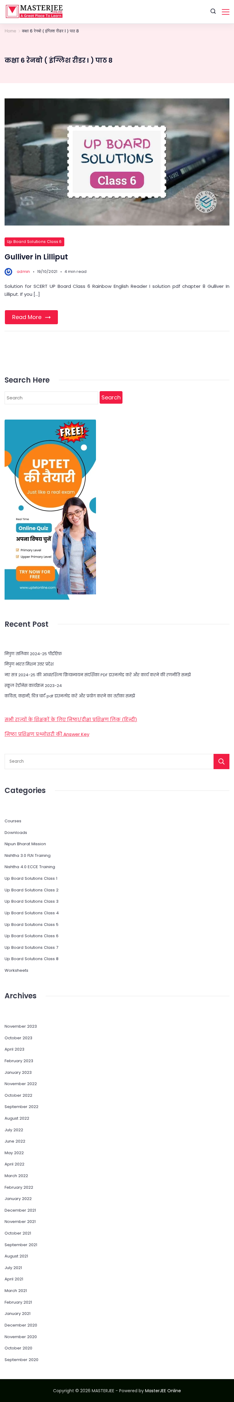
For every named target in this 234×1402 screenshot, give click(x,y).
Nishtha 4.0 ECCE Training (30, 867)
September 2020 (21, 1360)
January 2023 (18, 1072)
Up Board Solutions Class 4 (32, 913)
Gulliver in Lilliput (36, 257)
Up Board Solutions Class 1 (31, 878)
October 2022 (18, 1095)
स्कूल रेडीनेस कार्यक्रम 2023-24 (33, 685)
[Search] (221, 761)
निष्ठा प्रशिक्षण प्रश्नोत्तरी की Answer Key (47, 734)
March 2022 (16, 1176)
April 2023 (14, 1049)
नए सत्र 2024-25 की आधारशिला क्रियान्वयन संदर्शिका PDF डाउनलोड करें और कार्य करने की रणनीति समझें (98, 675)
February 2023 (19, 1061)
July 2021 (13, 1268)
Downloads (16, 832)
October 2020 (18, 1348)
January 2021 (17, 1313)
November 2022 (21, 1084)
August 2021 (16, 1256)
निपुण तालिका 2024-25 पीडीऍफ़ (33, 654)
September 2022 (21, 1107)
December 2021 (20, 1210)
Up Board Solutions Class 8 (31, 959)
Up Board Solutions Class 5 (31, 924)
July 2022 (14, 1130)
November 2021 (20, 1221)
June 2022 (15, 1141)
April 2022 (14, 1164)
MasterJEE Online (163, 1391)
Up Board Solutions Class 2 (31, 890)
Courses (13, 821)
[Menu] (225, 12)
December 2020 (21, 1325)
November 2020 (21, 1337)
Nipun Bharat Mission (25, 844)
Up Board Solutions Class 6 (34, 241)
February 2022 (19, 1187)
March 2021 (16, 1291)
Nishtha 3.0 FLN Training (28, 855)
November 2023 (21, 1026)
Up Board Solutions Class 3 (31, 901)
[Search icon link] (213, 12)
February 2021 (18, 1302)
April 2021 (14, 1279)
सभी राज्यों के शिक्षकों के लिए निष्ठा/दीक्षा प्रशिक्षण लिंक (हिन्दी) (71, 719)
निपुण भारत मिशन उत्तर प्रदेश (29, 664)
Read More (26, 317)
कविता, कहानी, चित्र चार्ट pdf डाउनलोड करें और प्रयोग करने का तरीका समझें (70, 696)
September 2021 (21, 1245)
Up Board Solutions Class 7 (31, 947)
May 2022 (14, 1153)
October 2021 (18, 1233)
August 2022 (17, 1118)
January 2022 (18, 1199)
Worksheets (16, 970)
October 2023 (18, 1038)
